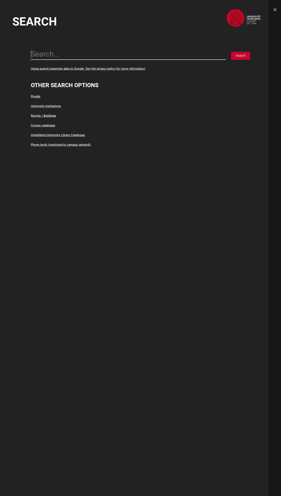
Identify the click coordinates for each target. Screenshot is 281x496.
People (35, 96)
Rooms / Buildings (43, 116)
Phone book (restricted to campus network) (61, 145)
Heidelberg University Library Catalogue (58, 135)
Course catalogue (43, 125)
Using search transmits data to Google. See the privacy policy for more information (88, 69)
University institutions (46, 106)
